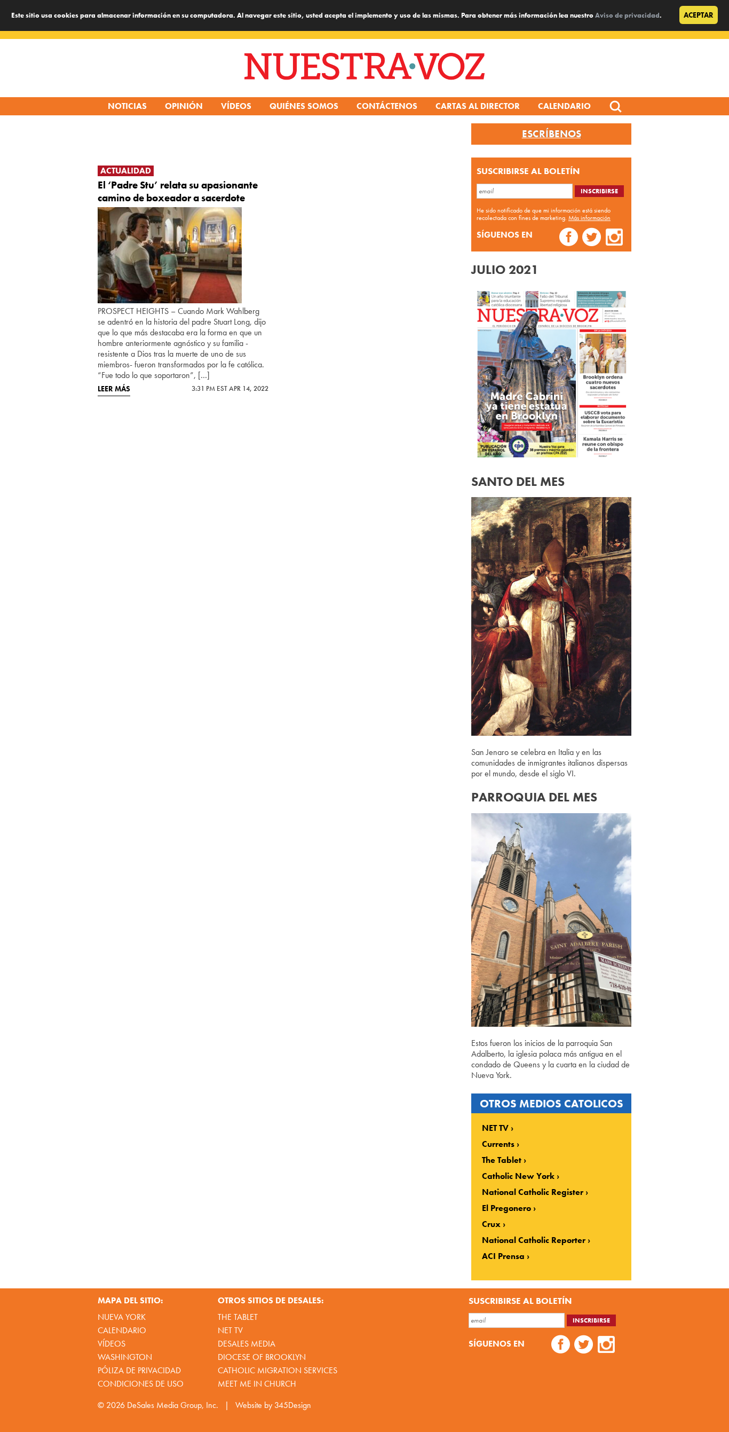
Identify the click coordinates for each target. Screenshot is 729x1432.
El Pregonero (506, 1208)
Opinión (184, 106)
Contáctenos (386, 106)
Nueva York (122, 1317)
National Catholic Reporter (533, 1240)
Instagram (614, 238)
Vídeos (236, 106)
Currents (498, 1144)
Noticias (127, 106)
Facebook (568, 238)
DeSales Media (246, 1343)
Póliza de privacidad (139, 1370)
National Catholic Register (532, 1192)
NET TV (495, 1128)
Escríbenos (551, 134)
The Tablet (501, 1160)
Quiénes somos (304, 106)
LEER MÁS (114, 389)
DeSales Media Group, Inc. (172, 1405)
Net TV (230, 1330)
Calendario (564, 106)
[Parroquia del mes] (551, 1023)
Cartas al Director (477, 106)
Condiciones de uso (141, 1383)
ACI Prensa (503, 1256)
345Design (292, 1405)
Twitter (591, 238)
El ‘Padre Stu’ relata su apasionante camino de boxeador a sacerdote (178, 191)
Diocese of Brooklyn (262, 1357)
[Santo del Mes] (551, 732)
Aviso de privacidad (627, 15)
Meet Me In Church (257, 1383)
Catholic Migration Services (277, 1370)
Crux (491, 1224)
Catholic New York (518, 1176)
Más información (589, 218)
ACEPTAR (699, 15)
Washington (125, 1357)
